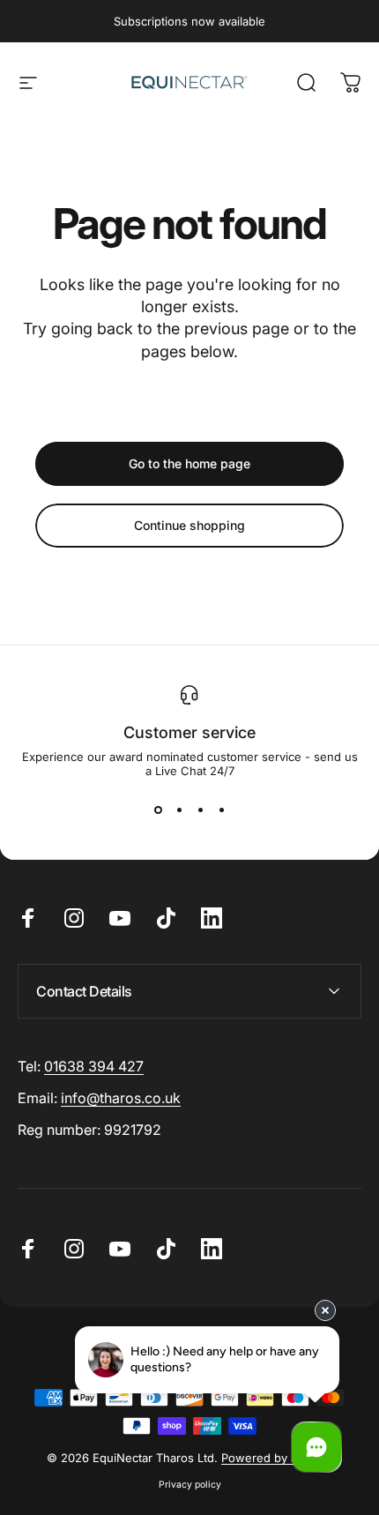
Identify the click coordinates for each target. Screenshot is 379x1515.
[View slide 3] (200, 809)
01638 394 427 (94, 1066)
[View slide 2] (179, 809)
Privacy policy (190, 1484)
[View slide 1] (157, 809)
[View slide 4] (221, 809)
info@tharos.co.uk (121, 1098)
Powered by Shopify (276, 1458)
